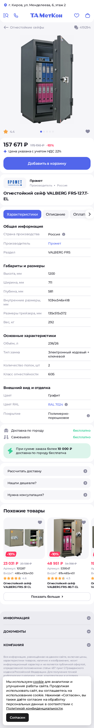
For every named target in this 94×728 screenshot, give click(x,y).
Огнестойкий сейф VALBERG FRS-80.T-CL (62, 585)
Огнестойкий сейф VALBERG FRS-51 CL (17, 585)
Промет (54, 243)
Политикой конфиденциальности (34, 708)
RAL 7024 (55, 404)
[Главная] (46, 15)
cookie (38, 682)
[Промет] (14, 183)
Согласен (17, 717)
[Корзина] (87, 15)
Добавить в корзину (47, 163)
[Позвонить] (15, 15)
